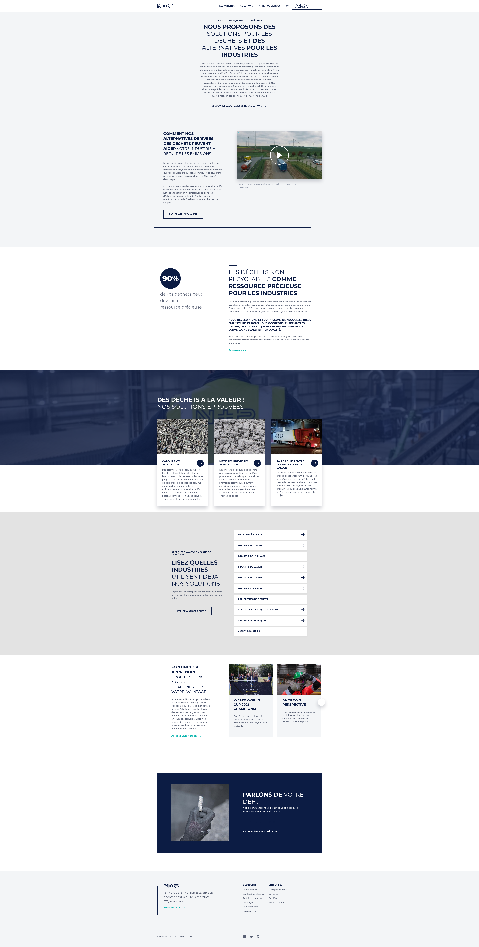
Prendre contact (173, 907)
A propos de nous (278, 890)
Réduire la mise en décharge (252, 900)
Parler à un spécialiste (302, 6)
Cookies (173, 936)
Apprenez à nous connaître (258, 831)
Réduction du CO (252, 907)
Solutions (246, 6)
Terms (189, 936)
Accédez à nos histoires (184, 736)
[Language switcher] (287, 5)
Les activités (227, 6)
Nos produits (249, 912)
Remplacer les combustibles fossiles (253, 892)
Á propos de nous (270, 6)
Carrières (273, 894)
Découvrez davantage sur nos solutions (236, 106)
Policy (182, 936)
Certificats (274, 898)
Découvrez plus (237, 350)
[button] (321, 702)
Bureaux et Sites (277, 903)
